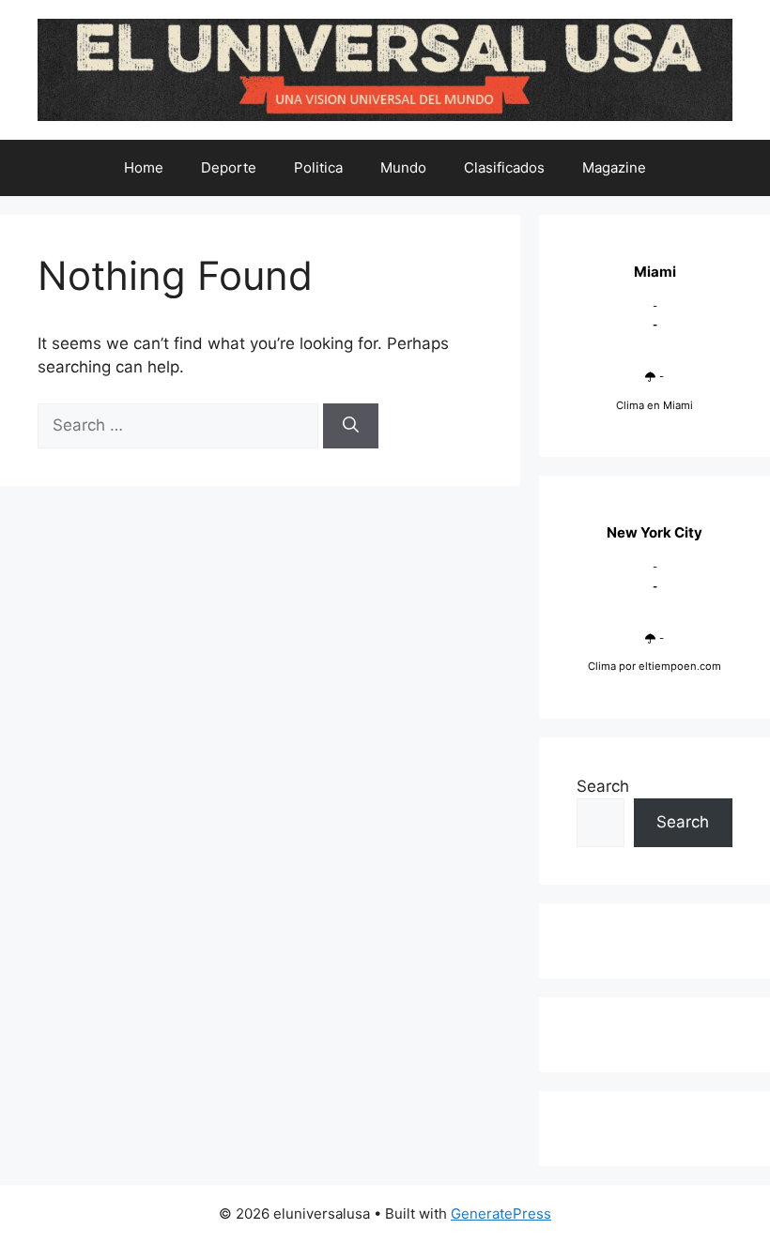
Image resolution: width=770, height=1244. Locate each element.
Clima (602, 666)
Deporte (228, 167)
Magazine (614, 167)
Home (143, 167)
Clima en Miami (654, 405)
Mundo (403, 167)
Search (603, 786)
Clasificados (504, 167)
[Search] (350, 425)
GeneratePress (501, 1213)
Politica (318, 167)
